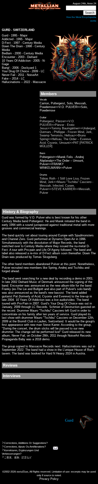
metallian (22, 471)
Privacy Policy (49, 479)
